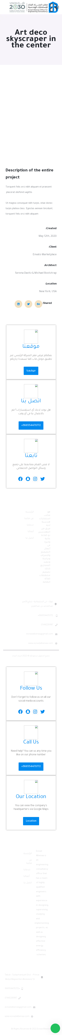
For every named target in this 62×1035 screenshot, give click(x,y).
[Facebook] (20, 479)
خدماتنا (30, 525)
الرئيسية (30, 512)
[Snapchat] (28, 479)
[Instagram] (35, 479)
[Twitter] (42, 479)
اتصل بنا (30, 538)
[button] (31, 371)
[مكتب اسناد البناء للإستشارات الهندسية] (34, 7)
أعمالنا (31, 531)
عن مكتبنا (29, 518)
